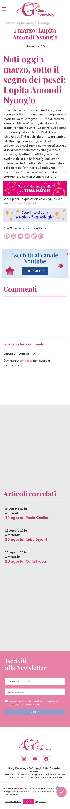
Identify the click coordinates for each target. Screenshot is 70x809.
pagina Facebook (25, 203)
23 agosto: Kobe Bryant (26, 539)
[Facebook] (46, 759)
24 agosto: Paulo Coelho (26, 518)
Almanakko (13, 513)
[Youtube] (35, 759)
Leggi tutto (40, 801)
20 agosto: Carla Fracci (25, 561)
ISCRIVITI (35, 712)
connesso (26, 360)
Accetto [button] (28, 801)
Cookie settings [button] (13, 801)
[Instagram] (24, 759)
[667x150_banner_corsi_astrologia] (35, 221)
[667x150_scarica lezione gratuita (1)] (35, 194)
